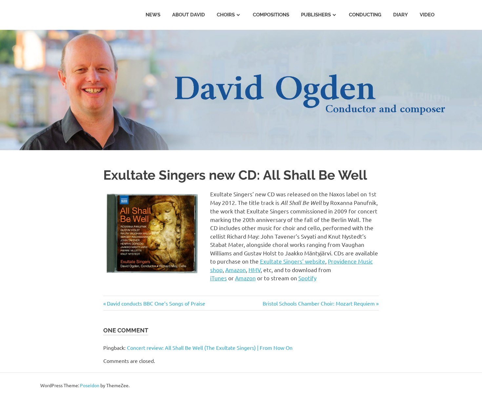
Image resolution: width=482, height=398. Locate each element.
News (153, 15)
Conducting (365, 15)
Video (427, 15)
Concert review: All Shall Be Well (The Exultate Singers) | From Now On (209, 347)
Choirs (226, 15)
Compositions (271, 15)
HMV (255, 269)
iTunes (218, 277)
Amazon (235, 269)
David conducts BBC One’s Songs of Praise (156, 303)
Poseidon (89, 385)
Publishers (316, 15)
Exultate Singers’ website (292, 261)
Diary (400, 15)
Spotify (307, 277)
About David (188, 15)
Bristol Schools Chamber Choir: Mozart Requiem (319, 303)
